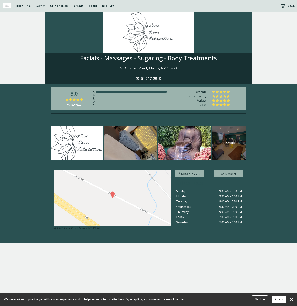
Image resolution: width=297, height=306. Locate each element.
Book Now (108, 5)
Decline (260, 299)
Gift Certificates (59, 5)
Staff (29, 5)
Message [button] (231, 174)
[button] (283, 6)
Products (92, 5)
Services (41, 5)
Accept (279, 299)
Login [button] (291, 5)
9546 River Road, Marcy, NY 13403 (78, 228)
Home (19, 5)
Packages (78, 5)
